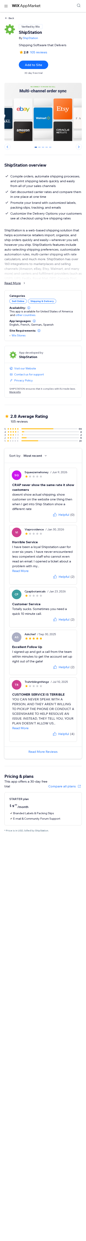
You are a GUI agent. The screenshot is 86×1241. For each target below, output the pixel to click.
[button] (29, 308)
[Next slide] (79, 147)
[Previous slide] (7, 147)
